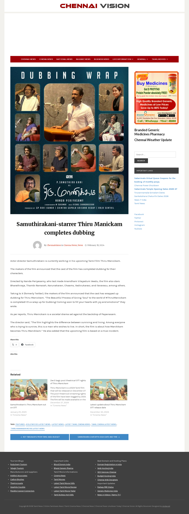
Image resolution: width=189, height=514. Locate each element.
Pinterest (138, 221)
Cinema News (46, 59)
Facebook (139, 214)
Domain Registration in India (109, 464)
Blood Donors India (62, 464)
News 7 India (140, 200)
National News (64, 59)
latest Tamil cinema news (77, 424)
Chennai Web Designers (107, 480)
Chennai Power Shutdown (146, 185)
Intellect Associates (18, 476)
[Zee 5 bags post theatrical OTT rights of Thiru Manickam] (70, 393)
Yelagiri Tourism (17, 468)
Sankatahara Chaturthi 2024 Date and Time (97, 437)
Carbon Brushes (17, 479)
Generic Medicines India (107, 491)
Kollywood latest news (38, 424)
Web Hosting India (105, 468)
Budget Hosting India (106, 476)
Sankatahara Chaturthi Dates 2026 (151, 196)
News (80, 245)
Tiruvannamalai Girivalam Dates (149, 192)
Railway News (83, 59)
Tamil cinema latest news (103, 424)
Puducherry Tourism (18, 464)
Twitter (137, 218)
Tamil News (139, 203)
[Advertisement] (94, 33)
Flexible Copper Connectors (22, 491)
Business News (101, 59)
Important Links (145, 171)
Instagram (139, 225)
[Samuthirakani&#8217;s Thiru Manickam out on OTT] (28, 389)
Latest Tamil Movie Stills (64, 483)
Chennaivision (54, 245)
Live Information (122, 59)
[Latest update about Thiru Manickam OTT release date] (108, 389)
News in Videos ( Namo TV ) (109, 495)
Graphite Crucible (17, 487)
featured (20, 424)
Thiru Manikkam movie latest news (27, 428)
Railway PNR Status (105, 487)
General (141, 59)
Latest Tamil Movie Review (65, 487)
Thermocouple (16, 483)
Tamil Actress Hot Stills (64, 495)
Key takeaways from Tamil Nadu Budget (41, 437)
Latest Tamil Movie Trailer (64, 491)
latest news (58, 424)
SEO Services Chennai (106, 472)
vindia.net (166, 506)
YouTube (138, 229)
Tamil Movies (159, 59)
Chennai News (28, 59)
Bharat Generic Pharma (63, 468)
